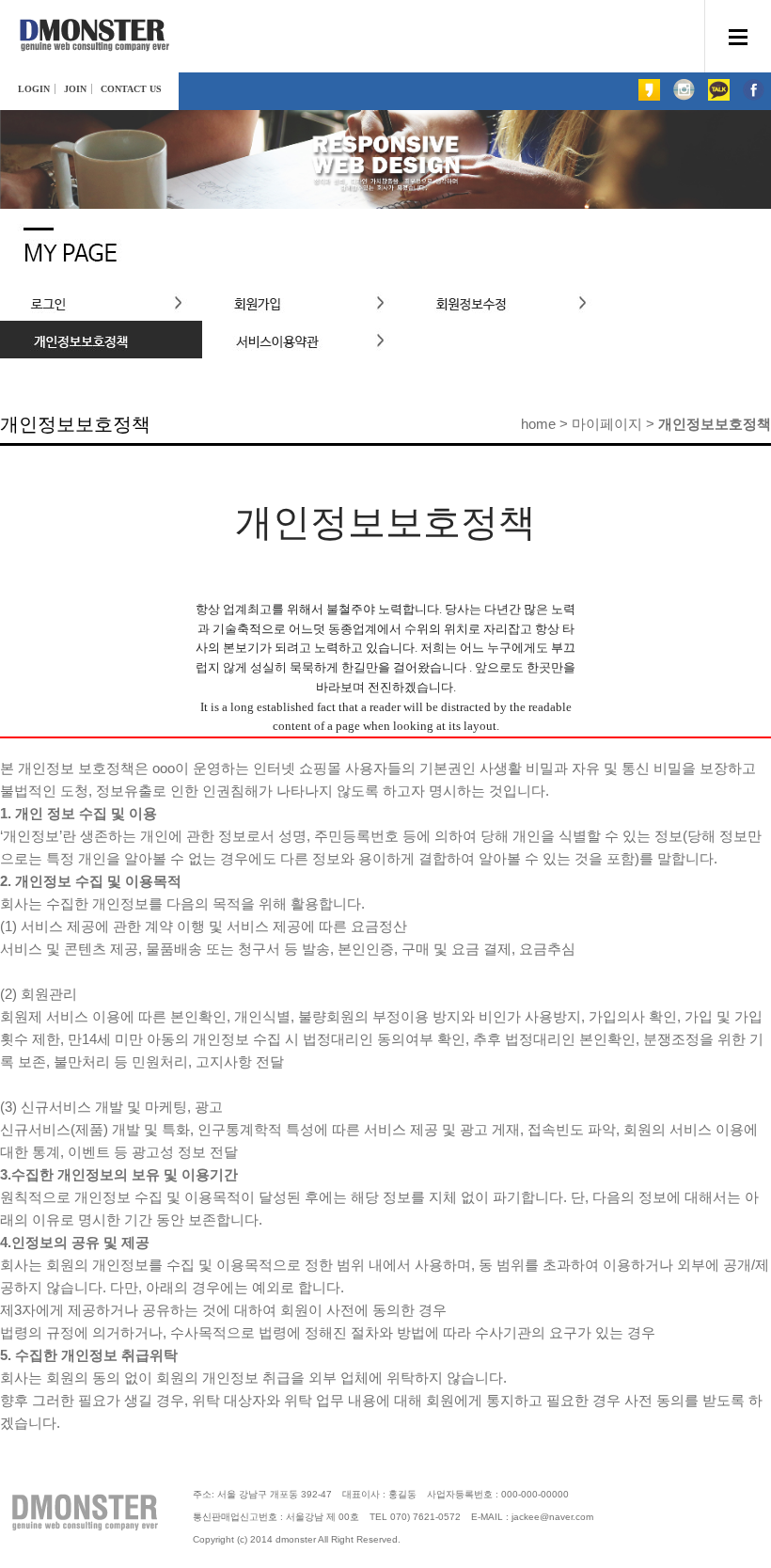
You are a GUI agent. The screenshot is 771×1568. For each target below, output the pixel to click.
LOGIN (34, 89)
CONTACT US (131, 89)
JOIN (75, 89)
